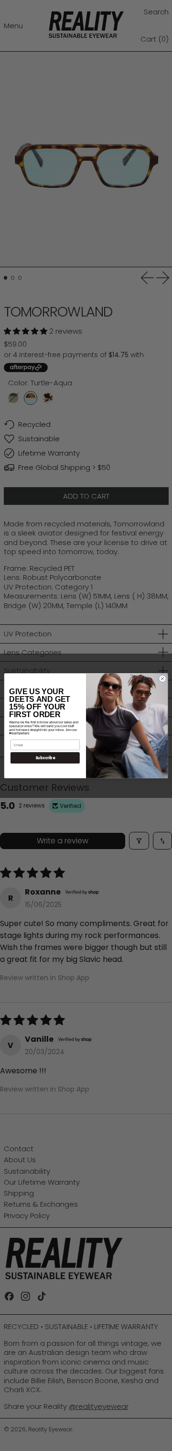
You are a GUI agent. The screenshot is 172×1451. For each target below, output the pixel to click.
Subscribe (45, 757)
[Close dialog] (162, 678)
